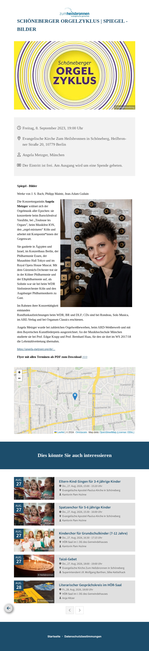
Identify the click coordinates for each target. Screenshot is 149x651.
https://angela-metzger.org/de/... (36, 349)
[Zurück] (8, 608)
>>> (84, 357)
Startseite (54, 636)
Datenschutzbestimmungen (82, 636)
